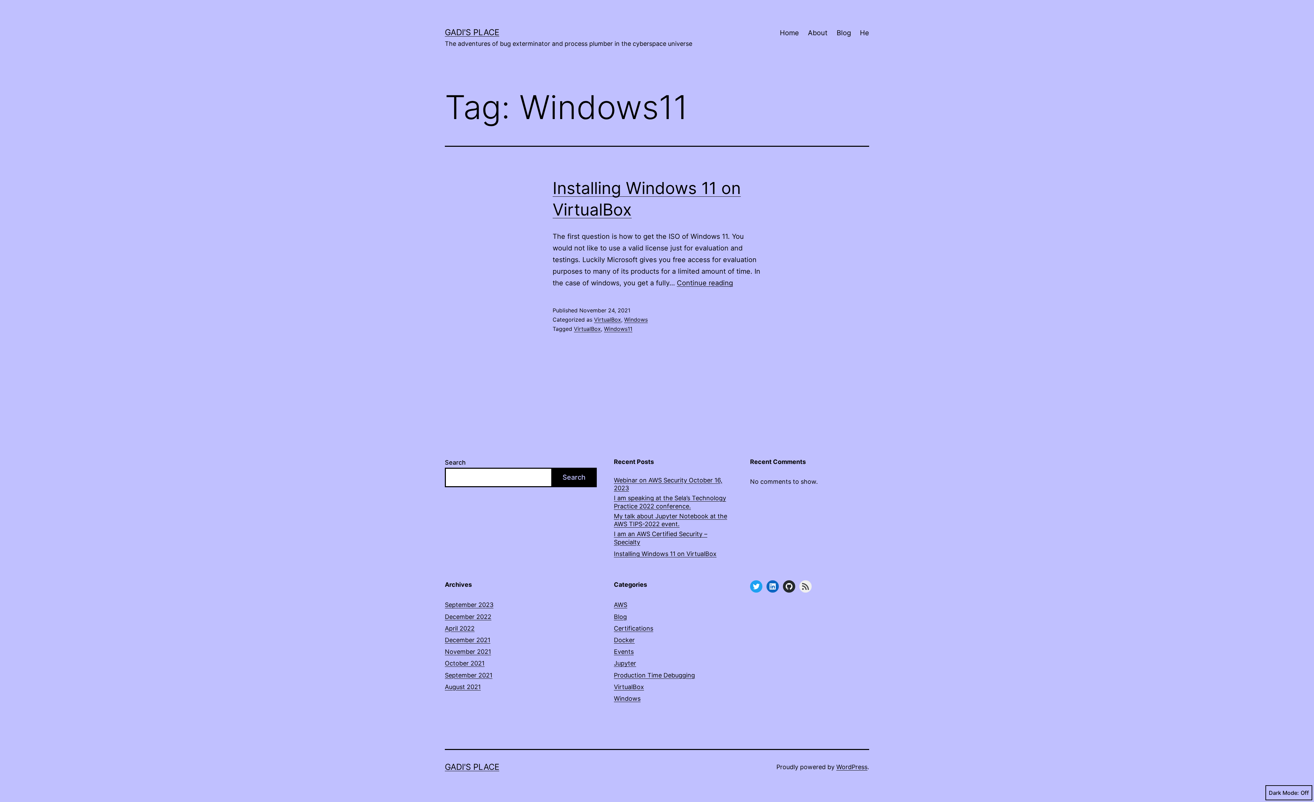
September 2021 (468, 675)
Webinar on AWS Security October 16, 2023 (668, 484)
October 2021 (465, 663)
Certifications (633, 628)
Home (789, 33)
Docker (624, 640)
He (864, 33)
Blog (844, 33)
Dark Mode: (1284, 792)
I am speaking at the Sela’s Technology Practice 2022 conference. (670, 501)
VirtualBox (607, 319)
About (817, 33)
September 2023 (469, 604)
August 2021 (463, 686)
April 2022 (460, 628)
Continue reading (705, 283)
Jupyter (625, 663)
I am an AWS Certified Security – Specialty (660, 537)
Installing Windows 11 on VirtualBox (665, 553)
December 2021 (467, 640)
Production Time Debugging (654, 675)
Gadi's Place (472, 32)
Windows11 (618, 328)
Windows (636, 319)
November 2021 (468, 651)
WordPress (851, 767)
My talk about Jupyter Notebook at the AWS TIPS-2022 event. (670, 520)
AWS (620, 604)
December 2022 (468, 616)
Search (455, 462)
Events (624, 651)
